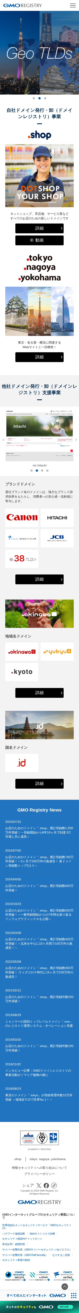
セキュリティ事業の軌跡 (16, 1260)
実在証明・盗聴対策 (13, 1244)
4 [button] (47, 471)
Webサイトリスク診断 (42, 1233)
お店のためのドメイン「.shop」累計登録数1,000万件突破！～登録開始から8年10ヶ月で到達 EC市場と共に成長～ (39, 832)
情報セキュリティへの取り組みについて (39, 1167)
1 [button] (34, 98)
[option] (39, 614)
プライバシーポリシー (39, 1174)
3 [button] (45, 98)
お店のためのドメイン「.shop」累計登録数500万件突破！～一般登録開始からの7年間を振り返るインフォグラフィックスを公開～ (39, 915)
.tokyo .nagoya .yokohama (47, 1159)
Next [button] (75, 440)
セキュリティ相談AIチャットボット (22, 1238)
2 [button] (39, 98)
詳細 (39, 228)
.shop (17, 1159)
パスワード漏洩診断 (13, 1233)
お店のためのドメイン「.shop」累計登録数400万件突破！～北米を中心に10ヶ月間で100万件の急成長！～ (39, 943)
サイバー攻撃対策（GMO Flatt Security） (25, 1255)
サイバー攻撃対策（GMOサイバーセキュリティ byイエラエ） (37, 1249)
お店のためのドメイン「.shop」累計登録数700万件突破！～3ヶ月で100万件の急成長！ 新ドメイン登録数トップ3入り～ (39, 861)
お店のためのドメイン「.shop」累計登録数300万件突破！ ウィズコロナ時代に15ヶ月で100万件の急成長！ (39, 972)
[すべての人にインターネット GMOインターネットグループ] (34, 1295)
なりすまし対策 (61, 1255)
